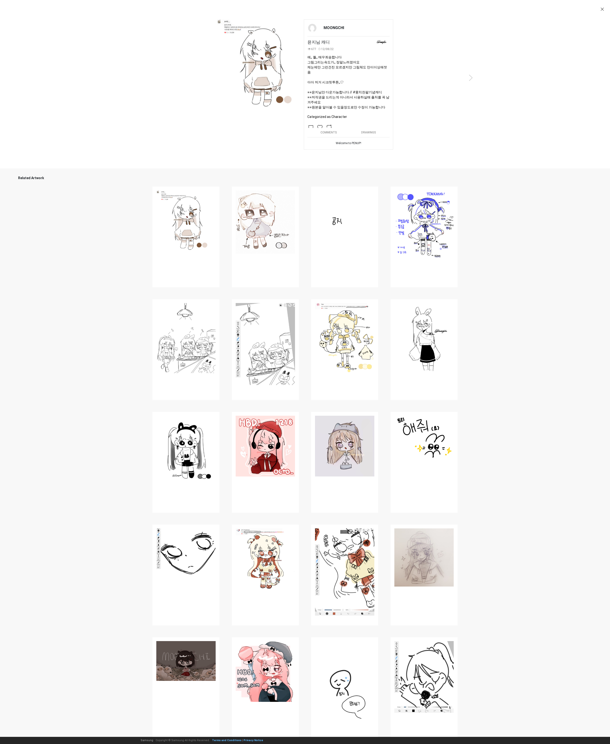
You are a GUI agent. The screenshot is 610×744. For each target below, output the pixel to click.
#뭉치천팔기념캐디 (367, 92)
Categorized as (327, 117)
